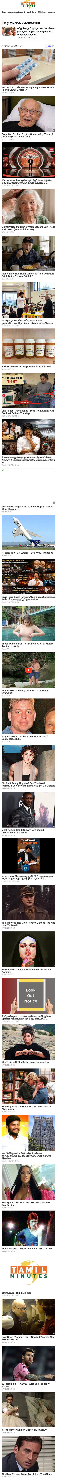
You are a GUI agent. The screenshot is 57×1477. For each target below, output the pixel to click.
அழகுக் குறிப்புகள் (16, 12)
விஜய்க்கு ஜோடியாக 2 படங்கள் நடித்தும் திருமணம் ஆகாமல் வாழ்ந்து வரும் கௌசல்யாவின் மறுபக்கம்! (36, 32)
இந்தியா (42, 12)
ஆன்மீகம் (31, 12)
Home (4, 12)
